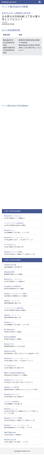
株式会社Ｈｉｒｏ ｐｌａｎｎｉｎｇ (16, 425)
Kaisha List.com (9, 2)
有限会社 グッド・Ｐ (11, 301)
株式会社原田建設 (10, 337)
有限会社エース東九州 (11, 387)
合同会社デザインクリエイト (13, 380)
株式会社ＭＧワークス (11, 394)
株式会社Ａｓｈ (9, 230)
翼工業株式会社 (9, 329)
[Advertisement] (22, 79)
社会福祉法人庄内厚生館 (12, 286)
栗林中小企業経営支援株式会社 (14, 373)
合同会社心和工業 (10, 265)
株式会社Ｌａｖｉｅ (11, 409)
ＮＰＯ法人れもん (10, 244)
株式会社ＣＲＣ (9, 344)
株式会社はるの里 (10, 439)
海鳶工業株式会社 (10, 432)
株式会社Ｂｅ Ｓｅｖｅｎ (13, 216)
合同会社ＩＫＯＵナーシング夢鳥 (15, 293)
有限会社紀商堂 (9, 272)
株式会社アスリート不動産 (13, 252)
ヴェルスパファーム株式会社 (13, 223)
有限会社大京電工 (10, 351)
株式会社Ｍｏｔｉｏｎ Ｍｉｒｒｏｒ (16, 237)
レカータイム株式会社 (11, 401)
